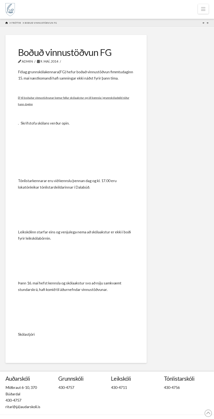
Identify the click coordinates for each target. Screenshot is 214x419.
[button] (203, 9)
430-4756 (172, 387)
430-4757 (13, 400)
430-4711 (119, 387)
